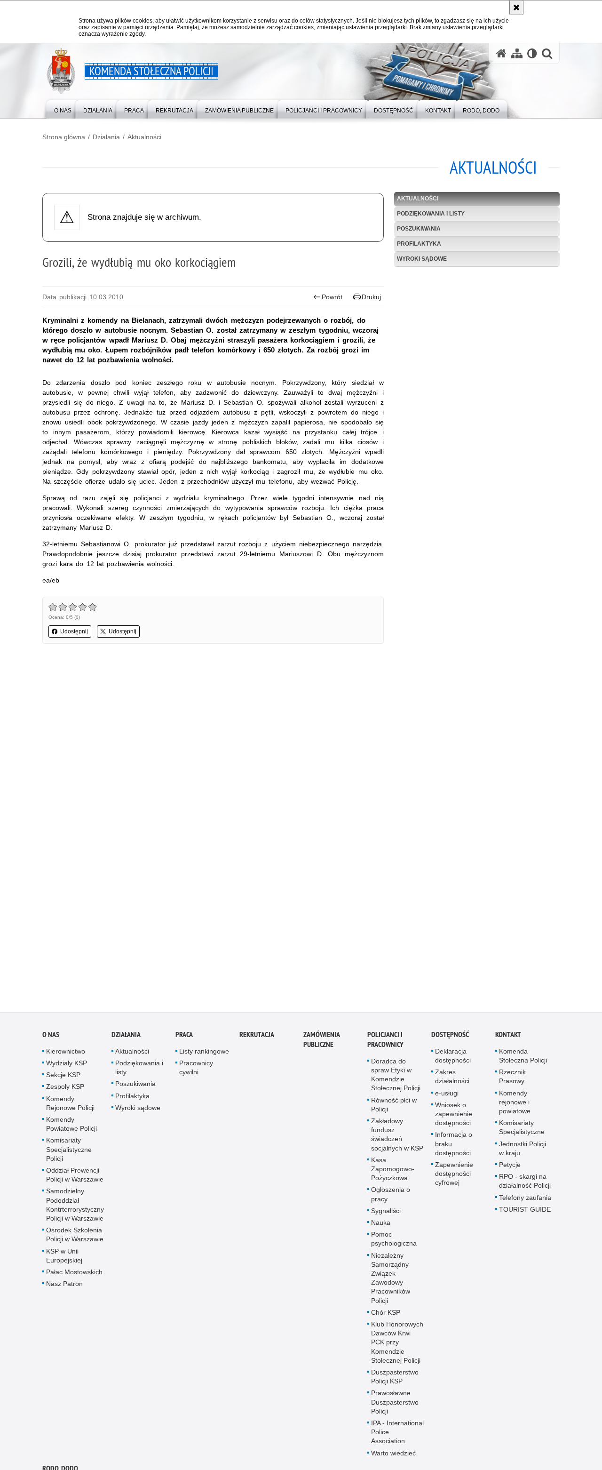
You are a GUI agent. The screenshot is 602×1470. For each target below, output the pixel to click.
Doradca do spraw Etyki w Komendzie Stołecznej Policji (395, 1077)
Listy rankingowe (204, 1054)
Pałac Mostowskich (74, 1275)
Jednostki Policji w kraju (522, 1151)
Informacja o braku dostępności (453, 1146)
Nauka (380, 1226)
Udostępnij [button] (74, 631)
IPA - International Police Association (397, 1435)
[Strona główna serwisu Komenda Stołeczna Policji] (501, 53)
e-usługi (447, 1096)
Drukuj (371, 297)
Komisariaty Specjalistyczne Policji (69, 1152)
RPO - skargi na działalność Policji (525, 1184)
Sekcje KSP (63, 1078)
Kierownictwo (65, 1054)
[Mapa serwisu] (517, 53)
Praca (184, 1037)
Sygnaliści (386, 1213)
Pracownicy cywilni (196, 1071)
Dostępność (450, 1037)
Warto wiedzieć (393, 1456)
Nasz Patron (64, 1287)
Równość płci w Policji (394, 1107)
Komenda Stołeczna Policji (523, 1058)
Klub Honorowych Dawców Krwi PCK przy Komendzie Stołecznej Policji (397, 1345)
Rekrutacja (256, 1037)
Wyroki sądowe (422, 259)
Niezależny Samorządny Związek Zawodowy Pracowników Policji (390, 1280)
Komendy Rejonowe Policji (70, 1106)
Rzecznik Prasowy (512, 1079)
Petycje (510, 1168)
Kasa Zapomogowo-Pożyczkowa (392, 1171)
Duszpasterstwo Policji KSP (395, 1380)
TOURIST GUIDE (525, 1212)
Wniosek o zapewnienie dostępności (453, 1116)
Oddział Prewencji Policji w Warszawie (74, 1178)
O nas (50, 1037)
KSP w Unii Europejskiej (64, 1258)
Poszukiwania (419, 228)
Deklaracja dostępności (453, 1058)
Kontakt (508, 1037)
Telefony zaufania (525, 1200)
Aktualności (144, 137)
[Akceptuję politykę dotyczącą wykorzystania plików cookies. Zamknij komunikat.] (516, 7)
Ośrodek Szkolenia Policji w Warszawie (74, 1238)
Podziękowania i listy (431, 213)
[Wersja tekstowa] (532, 53)
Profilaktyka (419, 243)
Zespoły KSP (65, 1090)
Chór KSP (385, 1315)
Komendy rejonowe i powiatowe (515, 1105)
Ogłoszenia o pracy (390, 1197)
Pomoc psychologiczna (394, 1242)
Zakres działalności (452, 1079)
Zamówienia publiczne (321, 1042)
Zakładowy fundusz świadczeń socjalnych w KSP (397, 1137)
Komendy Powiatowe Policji (71, 1127)
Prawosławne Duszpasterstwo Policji (395, 1405)
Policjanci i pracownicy (385, 1042)
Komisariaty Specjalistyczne (522, 1130)
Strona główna (63, 137)
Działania (106, 137)
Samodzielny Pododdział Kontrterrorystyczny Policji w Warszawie (75, 1207)
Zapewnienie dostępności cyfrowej (454, 1177)
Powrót (332, 297)
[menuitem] (62, 108)
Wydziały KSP (66, 1066)
